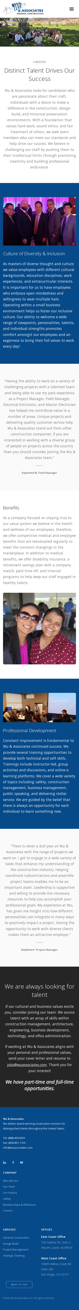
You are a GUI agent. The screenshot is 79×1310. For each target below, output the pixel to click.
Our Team (9, 1186)
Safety (7, 1198)
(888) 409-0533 (16, 1138)
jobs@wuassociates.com (27, 1064)
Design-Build (10, 1243)
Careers (8, 1210)
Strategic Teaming (14, 1255)
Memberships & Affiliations (19, 1204)
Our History (10, 1192)
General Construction (16, 1237)
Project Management (15, 1249)
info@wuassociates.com (18, 1147)
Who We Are (10, 1180)
